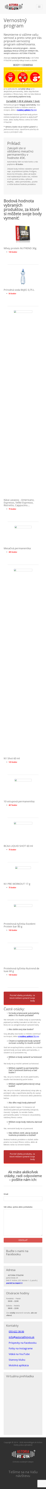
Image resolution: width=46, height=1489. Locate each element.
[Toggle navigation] (39, 6)
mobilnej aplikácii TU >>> (27, 110)
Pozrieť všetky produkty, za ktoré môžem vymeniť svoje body (22, 998)
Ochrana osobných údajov (23, 1462)
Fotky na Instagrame (20, 1348)
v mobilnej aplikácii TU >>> (28, 1036)
